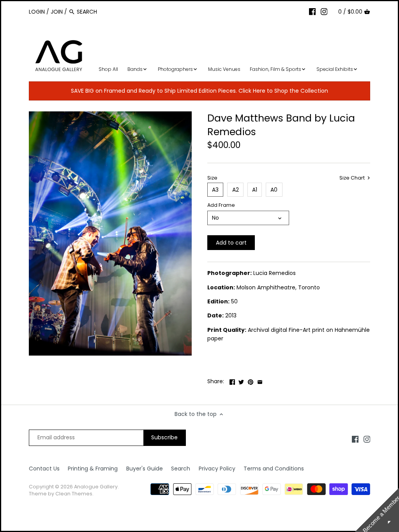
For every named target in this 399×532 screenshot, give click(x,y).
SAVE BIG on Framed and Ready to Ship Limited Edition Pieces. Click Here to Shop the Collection (199, 91)
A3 (215, 190)
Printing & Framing (93, 468)
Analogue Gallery (96, 486)
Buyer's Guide (144, 468)
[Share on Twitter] (241, 380)
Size (212, 178)
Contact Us (44, 468)
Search (180, 468)
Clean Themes (73, 493)
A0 (273, 190)
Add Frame (221, 205)
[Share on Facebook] (232, 380)
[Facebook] (312, 11)
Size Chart (352, 178)
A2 (235, 190)
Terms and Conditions (274, 468)
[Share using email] (260, 380)
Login (37, 12)
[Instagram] (324, 11)
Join (57, 12)
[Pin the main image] (250, 380)
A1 (254, 190)
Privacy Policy (217, 468)
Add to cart (231, 243)
